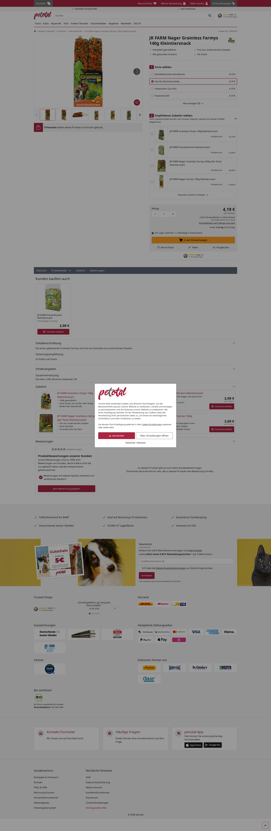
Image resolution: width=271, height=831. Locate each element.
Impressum (141, 442)
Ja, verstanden (116, 435)
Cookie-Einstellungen (152, 424)
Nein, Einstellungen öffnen (154, 435)
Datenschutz (130, 442)
